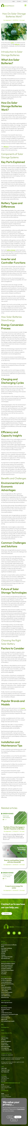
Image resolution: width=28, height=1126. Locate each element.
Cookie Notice (21, 1109)
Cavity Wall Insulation (6, 987)
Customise (14, 1120)
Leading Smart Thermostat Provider (9, 1014)
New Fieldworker (5, 1072)
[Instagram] (14, 933)
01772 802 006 (4, 1090)
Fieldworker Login (5, 1070)
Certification (4, 943)
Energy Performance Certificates (9, 945)
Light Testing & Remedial (6, 956)
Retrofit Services (5, 997)
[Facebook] (19, 933)
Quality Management (6, 1041)
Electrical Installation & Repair (8, 963)
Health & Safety (4, 1044)
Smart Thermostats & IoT (7, 965)
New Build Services (5, 958)
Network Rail (4, 1019)
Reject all (10, 1117)
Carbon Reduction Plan (6, 1033)
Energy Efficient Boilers (6, 978)
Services (3, 941)
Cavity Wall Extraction (6, 982)
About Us (3, 1036)
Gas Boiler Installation (6, 968)
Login (2, 1066)
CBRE (2, 1011)
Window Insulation (5, 994)
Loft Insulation (4, 990)
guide (12, 42)
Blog (2, 1024)
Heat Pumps (4, 972)
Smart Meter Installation (6, 967)
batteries (17, 44)
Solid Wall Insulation (5, 995)
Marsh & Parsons (5, 1016)
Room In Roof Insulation (6, 992)
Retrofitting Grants (5, 1000)
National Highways (5, 1017)
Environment (4, 1043)
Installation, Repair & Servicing (8, 961)
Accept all (18, 1117)
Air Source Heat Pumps (6, 980)
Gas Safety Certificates (6, 948)
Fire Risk (3, 953)
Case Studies (4, 1005)
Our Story (3, 1039)
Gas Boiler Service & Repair (7, 970)
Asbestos (3, 955)
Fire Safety (3, 973)
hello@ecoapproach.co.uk (14, 1082)
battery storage (11, 250)
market (23, 708)
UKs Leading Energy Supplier (7, 1021)
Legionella (3, 951)
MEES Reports (4, 950)
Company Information (6, 1053)
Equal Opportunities (5, 1046)
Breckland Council (5, 1009)
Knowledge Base (5, 1027)
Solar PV (3, 985)
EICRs (2, 946)
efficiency (6, 146)
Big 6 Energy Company (6, 1007)
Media (2, 1030)
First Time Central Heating (7, 984)
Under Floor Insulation (6, 989)
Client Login (4, 1068)
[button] (25, 5)
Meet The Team (4, 1038)
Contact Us (3, 1075)
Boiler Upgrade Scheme (6, 1002)
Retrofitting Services (6, 977)
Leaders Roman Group (6, 1012)
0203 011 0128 (4, 1082)
